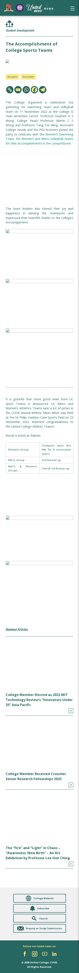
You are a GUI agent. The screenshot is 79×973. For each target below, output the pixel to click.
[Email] (18, 89)
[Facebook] (34, 89)
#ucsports (12, 76)
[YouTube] (44, 954)
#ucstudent (28, 76)
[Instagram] (34, 954)
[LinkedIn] (54, 954)
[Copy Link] (9, 89)
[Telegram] (42, 89)
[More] (70, 710)
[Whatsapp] (26, 89)
